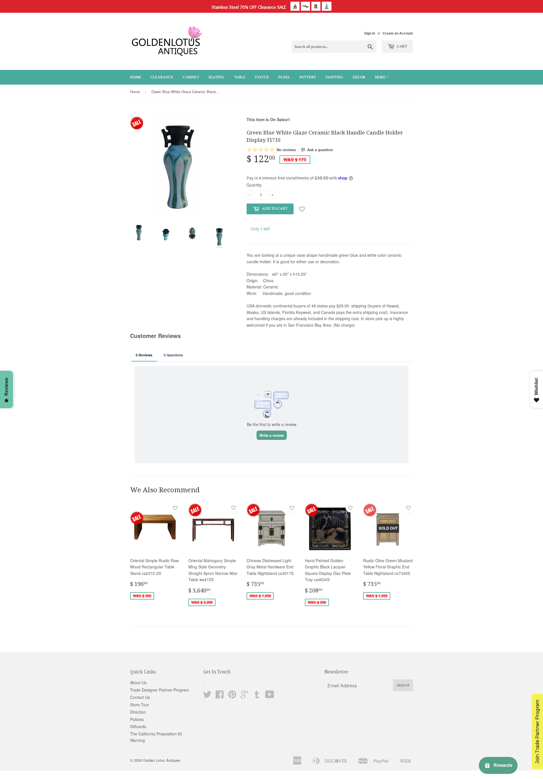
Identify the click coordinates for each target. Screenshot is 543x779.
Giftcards (138, 726)
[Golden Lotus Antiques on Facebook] (220, 696)
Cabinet (191, 77)
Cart (401, 46)
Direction (138, 712)
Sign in (369, 33)
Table (239, 77)
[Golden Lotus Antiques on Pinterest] (232, 696)
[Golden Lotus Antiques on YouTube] (269, 696)
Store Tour (139, 704)
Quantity (254, 185)
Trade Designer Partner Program (159, 690)
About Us (138, 682)
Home (135, 77)
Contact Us (140, 697)
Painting (334, 77)
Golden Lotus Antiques (161, 760)
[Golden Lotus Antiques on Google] (244, 696)
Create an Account (398, 33)
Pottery (307, 77)
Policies (137, 719)
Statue (262, 77)
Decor (359, 77)
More (380, 77)
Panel (284, 77)
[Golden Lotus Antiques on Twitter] (207, 696)
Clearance (161, 77)
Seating (216, 77)
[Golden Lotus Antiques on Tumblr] (257, 696)
